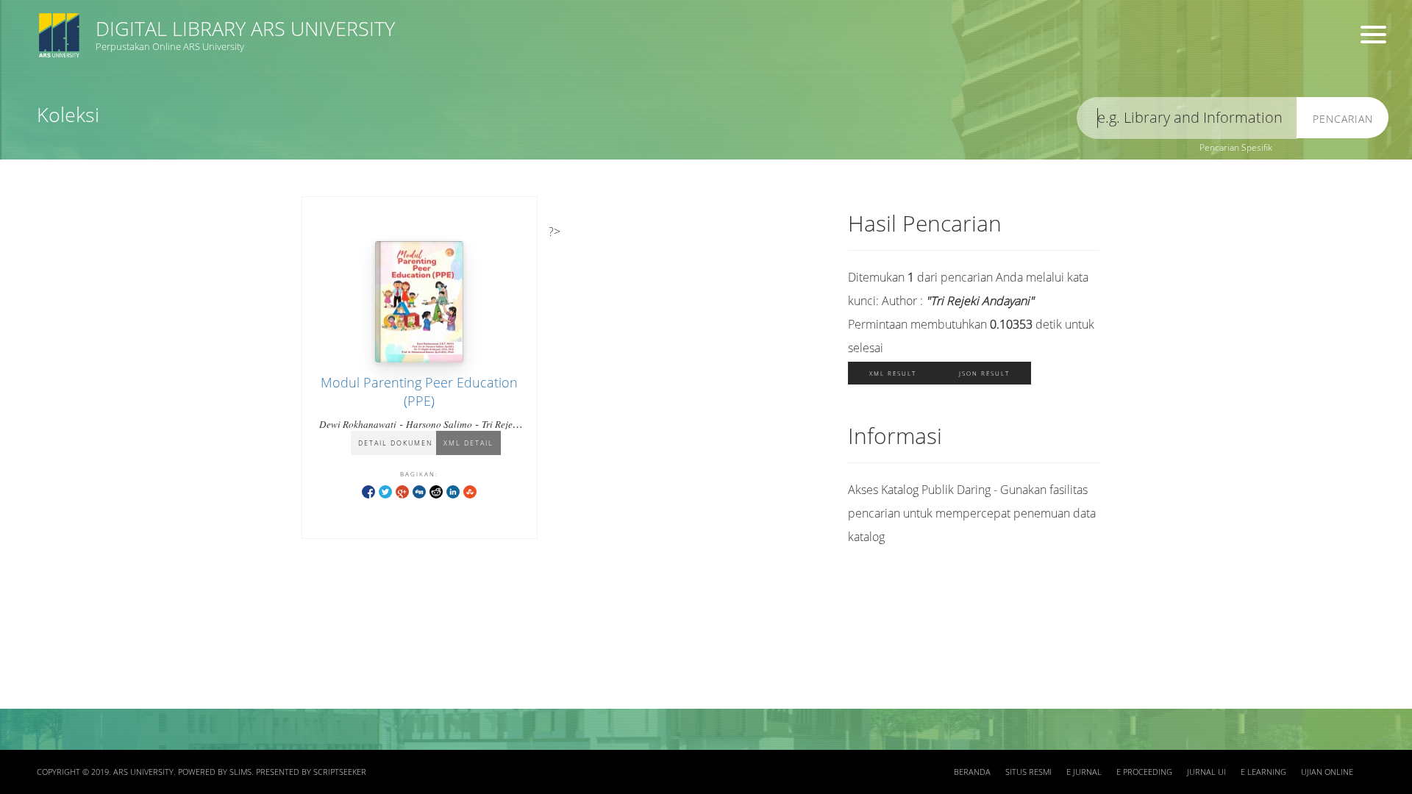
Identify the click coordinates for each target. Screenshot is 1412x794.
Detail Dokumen (395, 443)
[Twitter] (385, 491)
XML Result (892, 373)
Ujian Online (1327, 772)
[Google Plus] (402, 491)
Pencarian (1343, 119)
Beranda (972, 772)
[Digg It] (419, 491)
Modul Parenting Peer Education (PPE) (419, 391)
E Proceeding (1144, 772)
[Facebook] (368, 491)
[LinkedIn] (453, 491)
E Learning (1263, 772)
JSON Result (984, 373)
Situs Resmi (1028, 772)
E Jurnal (1084, 772)
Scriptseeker (339, 772)
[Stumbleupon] (470, 491)
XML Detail (468, 443)
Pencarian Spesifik (1235, 147)
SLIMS (240, 772)
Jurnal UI (1206, 772)
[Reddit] (436, 491)
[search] (1187, 118)
